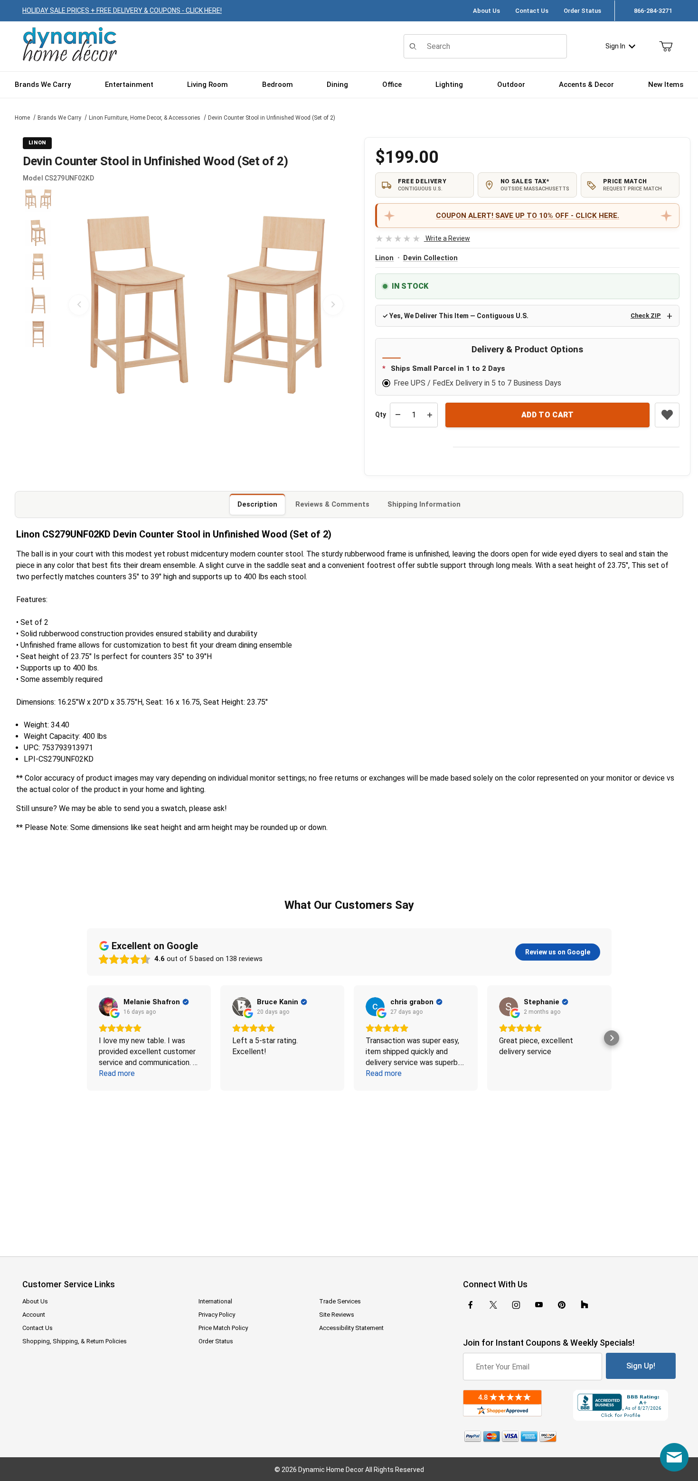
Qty (380, 414)
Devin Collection (430, 258)
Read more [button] (117, 1073)
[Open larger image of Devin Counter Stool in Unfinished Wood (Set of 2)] (206, 305)
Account (33, 1314)
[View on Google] (108, 1006)
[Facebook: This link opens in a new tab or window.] (470, 1304)
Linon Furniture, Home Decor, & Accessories (144, 117)
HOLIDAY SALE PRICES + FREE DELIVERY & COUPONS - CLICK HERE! (122, 10)
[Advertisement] (349, 1167)
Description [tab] (257, 504)
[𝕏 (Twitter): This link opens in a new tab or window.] (493, 1304)
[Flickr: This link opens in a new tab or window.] (584, 1304)
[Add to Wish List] (667, 415)
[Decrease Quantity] (398, 415)
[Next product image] (332, 304)
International (215, 1301)
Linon (384, 258)
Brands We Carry (59, 117)
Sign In (615, 46)
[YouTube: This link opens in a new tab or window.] (539, 1304)
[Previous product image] (78, 304)
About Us (486, 10)
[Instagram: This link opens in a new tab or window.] (516, 1304)
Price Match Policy (223, 1327)
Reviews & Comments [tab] (332, 504)
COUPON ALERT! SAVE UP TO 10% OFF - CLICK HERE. (527, 215)
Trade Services (340, 1301)
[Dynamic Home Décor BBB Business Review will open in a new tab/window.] (624, 1405)
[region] (38, 305)
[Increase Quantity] (429, 415)
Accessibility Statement (351, 1327)
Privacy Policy (216, 1314)
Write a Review (422, 238)
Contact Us (531, 10)
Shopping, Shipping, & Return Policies (74, 1341)
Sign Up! (640, 1365)
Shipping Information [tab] (424, 504)
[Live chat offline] (674, 1457)
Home (22, 117)
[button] (38, 199)
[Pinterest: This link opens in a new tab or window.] (561, 1304)
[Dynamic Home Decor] (69, 45)
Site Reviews (336, 1314)
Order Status (582, 10)
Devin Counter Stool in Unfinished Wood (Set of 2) (271, 117)
